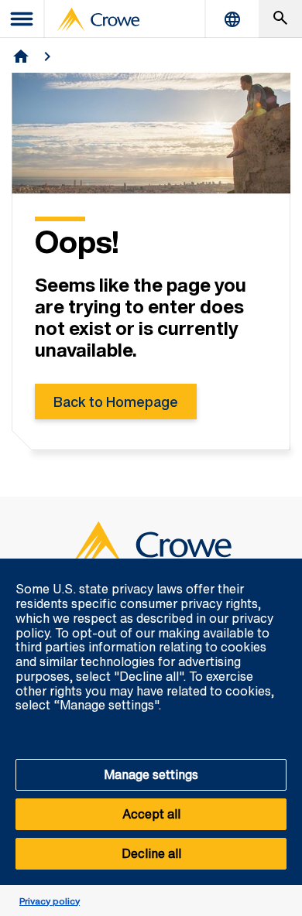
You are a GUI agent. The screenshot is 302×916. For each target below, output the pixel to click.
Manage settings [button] (151, 774)
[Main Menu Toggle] (22, 19)
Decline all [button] (151, 853)
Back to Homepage (115, 401)
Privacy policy (49, 900)
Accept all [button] (151, 814)
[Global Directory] (232, 19)
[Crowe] (98, 19)
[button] (282, 567)
